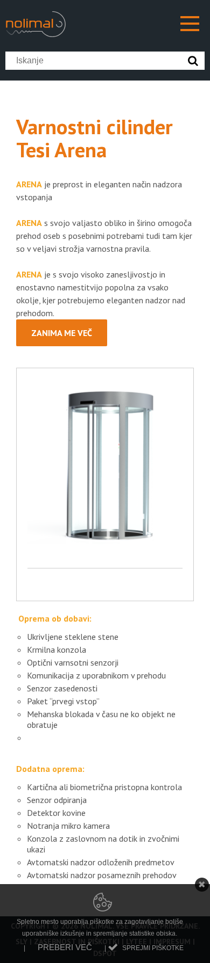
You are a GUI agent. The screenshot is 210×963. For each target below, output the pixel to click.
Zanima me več (61, 332)
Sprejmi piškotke (153, 948)
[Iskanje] (195, 61)
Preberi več (65, 947)
